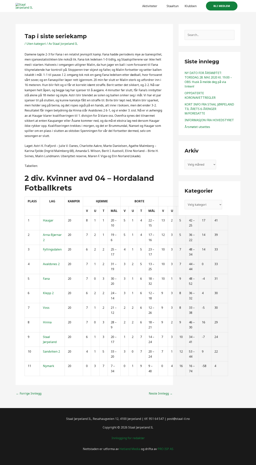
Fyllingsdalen (52, 249)
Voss (46, 308)
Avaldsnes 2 (51, 264)
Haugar (48, 220)
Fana (46, 279)
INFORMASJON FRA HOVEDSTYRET (209, 120)
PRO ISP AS (165, 449)
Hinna (47, 322)
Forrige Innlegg (28, 393)
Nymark (48, 366)
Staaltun (173, 6)
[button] (221, 5)
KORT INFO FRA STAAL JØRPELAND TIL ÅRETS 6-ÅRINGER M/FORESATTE (209, 108)
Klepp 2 (48, 293)
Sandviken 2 (51, 351)
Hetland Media (129, 449)
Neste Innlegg (161, 393)
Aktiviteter (149, 6)
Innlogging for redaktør (128, 438)
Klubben (191, 6)
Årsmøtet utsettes (197, 127)
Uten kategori (36, 44)
